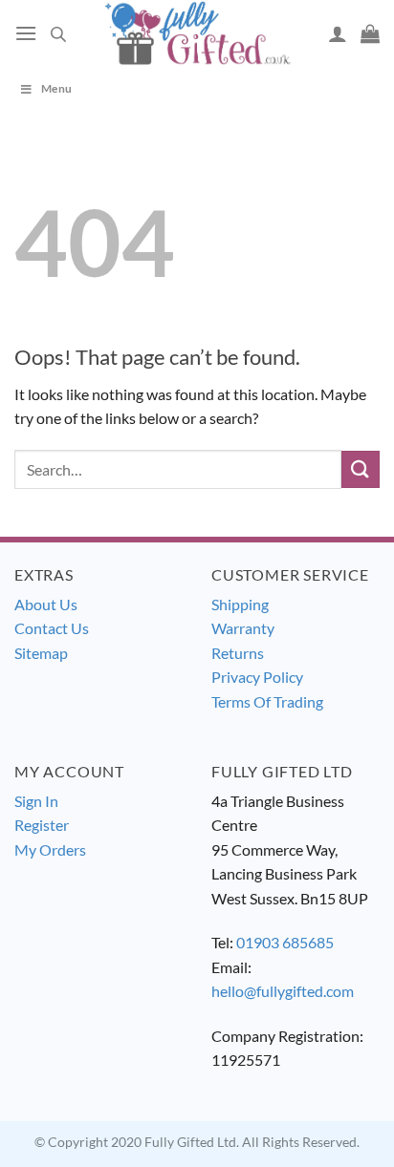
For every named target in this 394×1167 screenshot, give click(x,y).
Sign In (36, 801)
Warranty (242, 628)
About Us (45, 604)
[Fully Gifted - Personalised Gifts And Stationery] (197, 33)
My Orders (50, 849)
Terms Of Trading (267, 701)
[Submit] (360, 469)
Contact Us (51, 628)
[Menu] (25, 33)
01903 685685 (285, 942)
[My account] (337, 33)
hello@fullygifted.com (282, 991)
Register (41, 825)
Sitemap (41, 653)
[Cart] (370, 33)
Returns (237, 653)
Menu (56, 88)
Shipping (240, 604)
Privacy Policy (257, 677)
